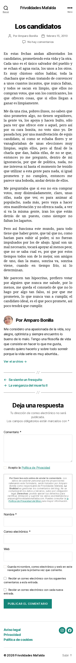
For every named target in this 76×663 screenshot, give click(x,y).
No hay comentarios (40, 42)
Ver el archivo (15, 361)
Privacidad (12, 635)
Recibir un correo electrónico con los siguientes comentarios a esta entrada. (35, 580)
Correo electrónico (17, 531)
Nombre (10, 514)
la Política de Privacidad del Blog (38, 499)
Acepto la (28, 467)
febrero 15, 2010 (57, 36)
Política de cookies (18, 640)
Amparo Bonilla (28, 36)
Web (7, 549)
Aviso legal (12, 630)
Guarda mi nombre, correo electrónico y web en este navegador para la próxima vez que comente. (39, 568)
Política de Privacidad (36, 467)
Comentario (12, 432)
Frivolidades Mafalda (38, 8)
